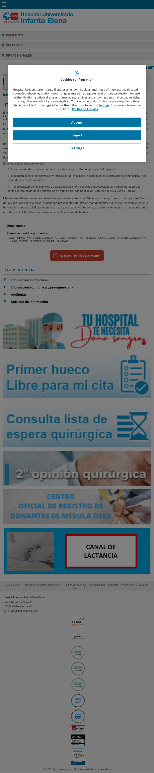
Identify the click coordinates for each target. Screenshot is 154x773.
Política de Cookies (85, 109)
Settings (77, 148)
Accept (77, 122)
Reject (77, 135)
